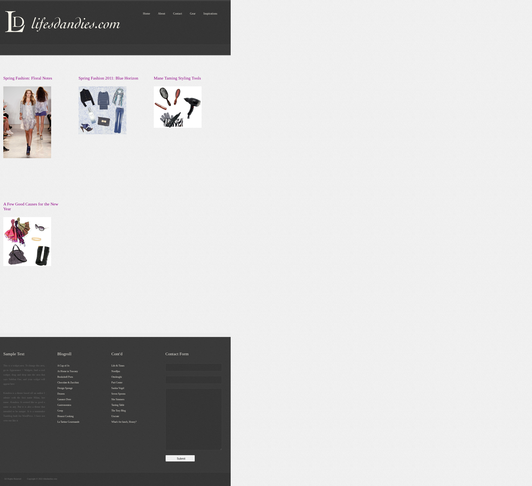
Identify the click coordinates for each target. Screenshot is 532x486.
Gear (193, 13)
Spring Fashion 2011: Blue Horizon (108, 78)
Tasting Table (117, 405)
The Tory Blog (118, 410)
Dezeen (61, 393)
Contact (177, 13)
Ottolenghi (116, 376)
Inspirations (210, 13)
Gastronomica (64, 405)
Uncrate (115, 416)
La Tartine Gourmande (68, 421)
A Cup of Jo (63, 365)
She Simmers (117, 399)
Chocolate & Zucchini (68, 382)
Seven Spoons (118, 393)
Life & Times (117, 365)
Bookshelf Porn (65, 376)
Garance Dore (64, 399)
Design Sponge (65, 388)
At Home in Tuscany (67, 371)
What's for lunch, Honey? (124, 421)
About (161, 13)
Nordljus (115, 371)
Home (146, 13)
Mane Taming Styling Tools (177, 78)
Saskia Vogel (117, 388)
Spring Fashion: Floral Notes (27, 78)
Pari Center (116, 382)
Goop (60, 410)
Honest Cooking (65, 416)
